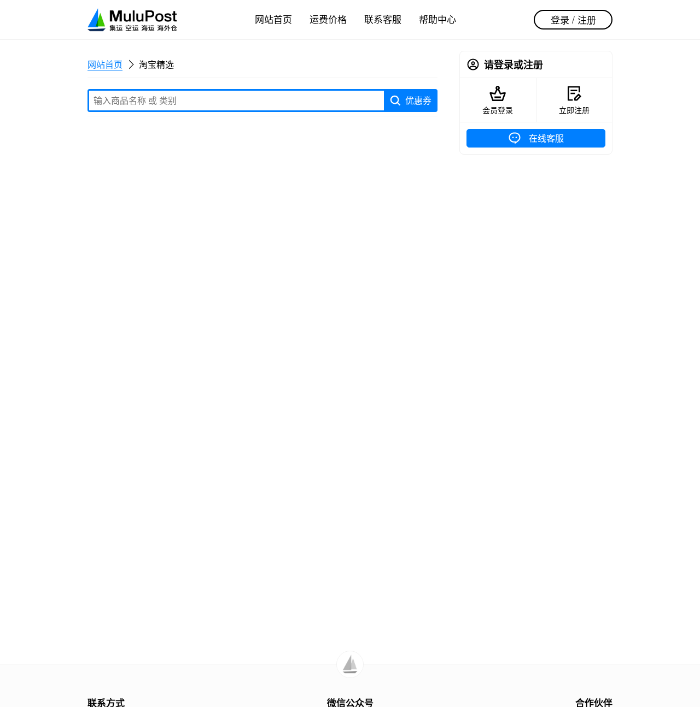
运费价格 (328, 19)
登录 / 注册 (573, 19)
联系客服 (382, 19)
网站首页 (273, 19)
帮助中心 (437, 19)
